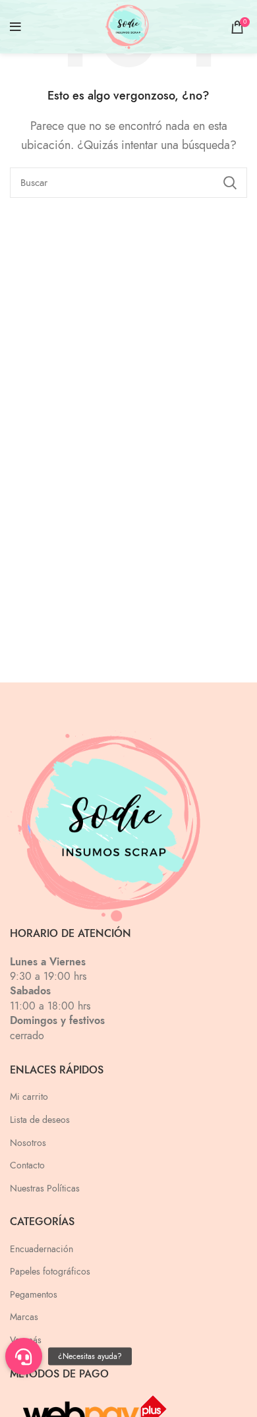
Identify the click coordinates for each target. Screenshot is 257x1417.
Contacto (27, 1165)
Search (229, 182)
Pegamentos (33, 1294)
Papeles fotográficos (50, 1271)
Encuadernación (41, 1249)
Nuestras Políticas (45, 1188)
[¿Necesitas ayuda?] (23, 1356)
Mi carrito (29, 1097)
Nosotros (28, 1143)
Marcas (24, 1317)
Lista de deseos (40, 1120)
